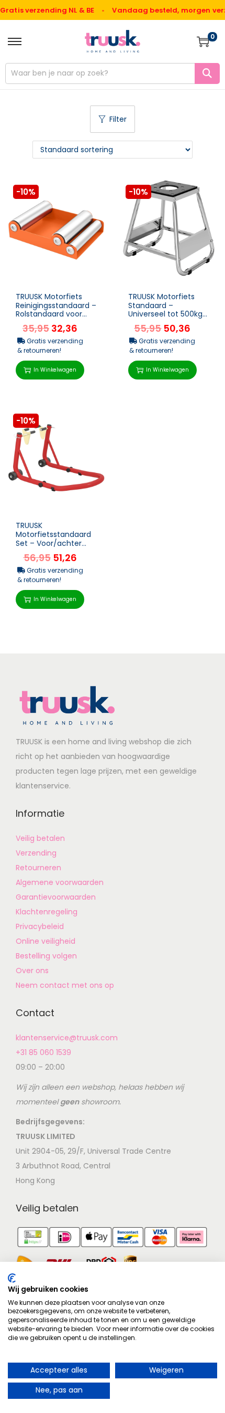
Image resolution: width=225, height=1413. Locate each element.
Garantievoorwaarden (56, 897)
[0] (203, 41)
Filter (118, 119)
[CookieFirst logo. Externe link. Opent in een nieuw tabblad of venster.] (12, 1278)
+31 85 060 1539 (43, 1052)
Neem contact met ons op (65, 985)
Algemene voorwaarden (60, 882)
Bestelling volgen (46, 956)
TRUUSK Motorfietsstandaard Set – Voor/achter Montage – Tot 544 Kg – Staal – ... (53, 543)
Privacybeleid (40, 926)
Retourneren (38, 867)
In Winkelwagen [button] (54, 369)
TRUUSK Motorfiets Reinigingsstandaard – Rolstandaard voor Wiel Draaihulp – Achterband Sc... (56, 314)
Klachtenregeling (46, 911)
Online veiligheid (45, 941)
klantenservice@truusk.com (67, 1037)
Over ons (32, 970)
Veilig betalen (40, 838)
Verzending (36, 853)
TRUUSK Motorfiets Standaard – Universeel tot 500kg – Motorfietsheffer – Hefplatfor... (168, 314)
